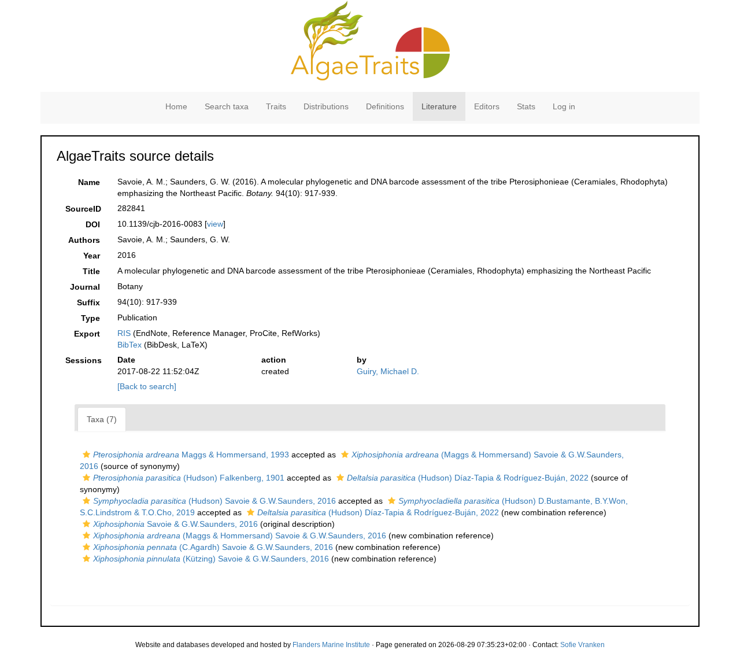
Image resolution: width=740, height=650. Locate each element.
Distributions (326, 106)
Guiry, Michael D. (388, 371)
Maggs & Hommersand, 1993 (191, 454)
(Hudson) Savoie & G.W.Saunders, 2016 (214, 500)
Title (91, 271)
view (215, 223)
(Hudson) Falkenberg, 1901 (188, 477)
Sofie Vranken (582, 645)
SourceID (83, 208)
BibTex (129, 344)
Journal (85, 286)
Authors (84, 240)
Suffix (88, 302)
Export (87, 333)
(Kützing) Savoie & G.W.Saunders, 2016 (211, 558)
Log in (564, 106)
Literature (439, 106)
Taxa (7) (102, 419)
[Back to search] (146, 386)
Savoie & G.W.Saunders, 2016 (175, 524)
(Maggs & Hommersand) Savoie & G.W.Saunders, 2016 (239, 535)
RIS (124, 333)
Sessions (83, 360)
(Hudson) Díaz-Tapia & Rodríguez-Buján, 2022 (468, 477)
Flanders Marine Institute (331, 645)
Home (176, 106)
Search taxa (227, 106)
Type (90, 318)
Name (89, 182)
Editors (487, 106)
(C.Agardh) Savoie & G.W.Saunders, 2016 (213, 547)
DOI (93, 224)
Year (91, 255)
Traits (276, 106)
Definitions (385, 106)
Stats (526, 106)
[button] (86, 454)
